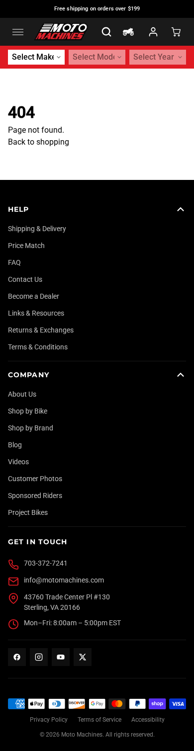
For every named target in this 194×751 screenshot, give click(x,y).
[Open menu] (18, 32)
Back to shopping (38, 142)
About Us (22, 394)
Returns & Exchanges (41, 330)
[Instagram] (39, 657)
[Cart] (176, 32)
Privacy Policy (49, 719)
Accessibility (148, 719)
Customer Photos (35, 479)
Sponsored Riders (35, 496)
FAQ (14, 262)
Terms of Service (99, 719)
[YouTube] (61, 657)
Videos (18, 462)
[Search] (106, 32)
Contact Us (25, 279)
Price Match (26, 246)
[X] (83, 657)
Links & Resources (36, 313)
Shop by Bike (27, 411)
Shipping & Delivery (37, 229)
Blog (15, 445)
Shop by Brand (30, 428)
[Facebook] (17, 657)
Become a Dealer (33, 296)
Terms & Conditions (38, 347)
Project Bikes (28, 512)
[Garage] (128, 32)
